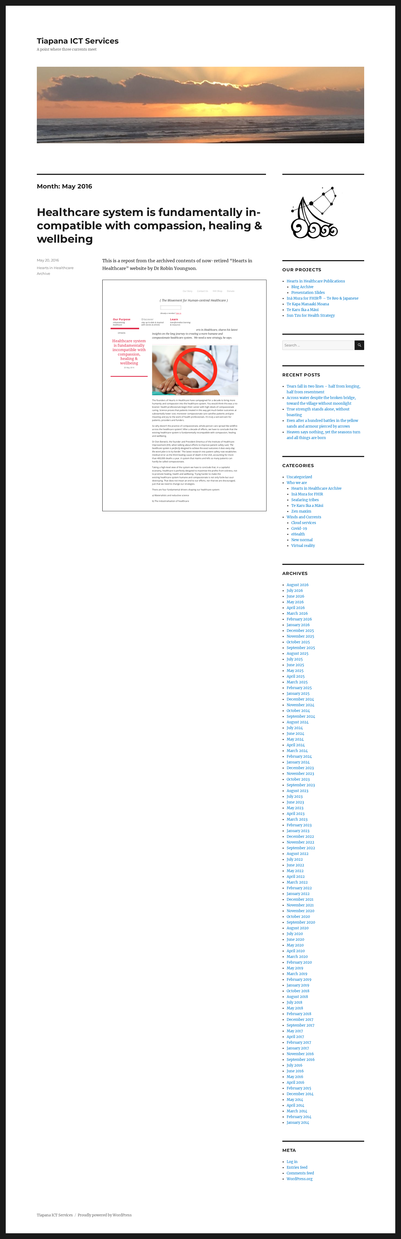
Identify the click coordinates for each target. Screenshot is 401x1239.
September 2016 (301, 1059)
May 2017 (295, 1031)
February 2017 (299, 1042)
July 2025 (295, 659)
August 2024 (298, 722)
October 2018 (298, 991)
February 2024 (299, 756)
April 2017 (295, 1036)
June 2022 (295, 865)
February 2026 (299, 619)
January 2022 (298, 893)
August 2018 (297, 996)
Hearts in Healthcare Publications (316, 281)
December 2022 (300, 836)
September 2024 (301, 716)
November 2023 (300, 773)
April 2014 (295, 1105)
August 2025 (298, 653)
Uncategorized (299, 477)
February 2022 (299, 888)
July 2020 (295, 933)
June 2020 (295, 939)
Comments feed (300, 1173)
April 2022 (296, 876)
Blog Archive (302, 287)
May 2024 (295, 739)
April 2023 (295, 813)
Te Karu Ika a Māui (303, 310)
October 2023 (298, 779)
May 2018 (295, 1008)
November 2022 (300, 842)
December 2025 (300, 630)
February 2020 (299, 962)
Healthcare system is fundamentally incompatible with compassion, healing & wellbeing (149, 225)
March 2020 (297, 956)
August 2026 (298, 585)
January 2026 (298, 625)
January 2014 (298, 1122)
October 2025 (298, 642)
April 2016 (295, 1082)
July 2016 (295, 1065)
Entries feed (297, 1167)
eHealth (298, 534)
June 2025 (295, 665)
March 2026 (297, 613)
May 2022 (295, 871)
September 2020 (301, 922)
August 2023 (297, 791)
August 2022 (298, 853)
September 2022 (301, 848)
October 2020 (298, 916)
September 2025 (301, 648)
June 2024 (295, 733)
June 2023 (295, 802)
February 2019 (299, 979)
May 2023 (295, 808)
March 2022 (297, 882)
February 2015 (299, 1088)
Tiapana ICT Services (78, 40)
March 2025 (297, 682)
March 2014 (297, 1111)
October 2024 (298, 710)
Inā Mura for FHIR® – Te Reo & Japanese (322, 298)
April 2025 (296, 676)
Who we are (297, 482)
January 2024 (298, 762)
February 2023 (299, 825)
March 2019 (297, 974)
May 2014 (295, 1099)
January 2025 (298, 693)
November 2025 (300, 636)
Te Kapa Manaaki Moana (308, 304)
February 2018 (299, 1014)
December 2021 (300, 899)
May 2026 (295, 602)
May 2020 (295, 945)
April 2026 (296, 607)
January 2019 (298, 985)
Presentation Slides (308, 292)
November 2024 (300, 705)
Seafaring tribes (305, 500)
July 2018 (294, 1002)
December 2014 (300, 1094)
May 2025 (295, 670)
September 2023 (301, 785)
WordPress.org (300, 1179)
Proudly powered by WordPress (105, 1215)
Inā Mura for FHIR (307, 494)
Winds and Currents (304, 517)
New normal (302, 540)
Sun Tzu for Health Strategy (311, 315)
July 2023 (295, 796)
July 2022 (295, 859)
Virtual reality (303, 545)
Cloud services (303, 522)
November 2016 (300, 1054)
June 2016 (295, 1071)
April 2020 (296, 951)
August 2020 (298, 928)
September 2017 (301, 1025)
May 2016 (295, 1076)
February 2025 (299, 688)
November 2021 (300, 905)
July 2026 (295, 590)
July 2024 (295, 728)
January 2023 (298, 831)
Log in (292, 1161)
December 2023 (300, 768)
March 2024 (297, 750)
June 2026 (295, 596)
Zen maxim (301, 511)
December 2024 (300, 699)
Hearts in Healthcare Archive (316, 488)
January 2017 (298, 1048)
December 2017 (300, 1019)
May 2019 (295, 968)
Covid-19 (299, 528)
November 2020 (300, 911)
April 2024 (296, 745)
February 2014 (299, 1117)
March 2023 (297, 819)
